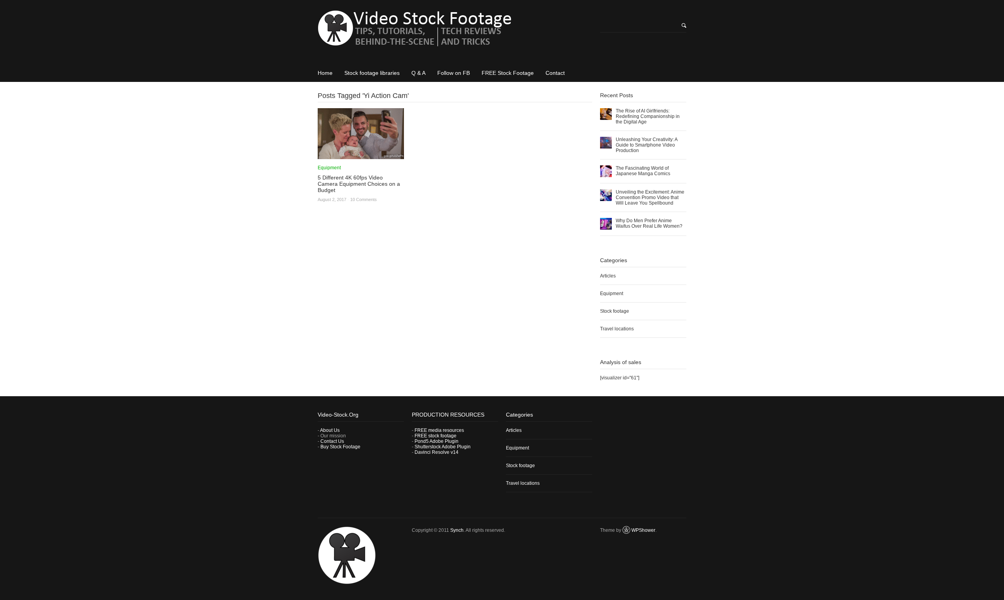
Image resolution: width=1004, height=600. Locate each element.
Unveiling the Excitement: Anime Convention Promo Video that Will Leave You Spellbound (650, 197)
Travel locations (617, 329)
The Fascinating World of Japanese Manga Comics (643, 170)
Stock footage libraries (372, 73)
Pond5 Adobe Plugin (436, 441)
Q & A (418, 73)
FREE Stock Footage (508, 73)
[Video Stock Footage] (455, 31)
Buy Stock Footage (340, 447)
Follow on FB (453, 73)
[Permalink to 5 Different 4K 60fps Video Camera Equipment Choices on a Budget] (361, 156)
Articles (608, 276)
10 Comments (363, 199)
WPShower (643, 530)
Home (325, 73)
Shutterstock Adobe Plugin (443, 447)
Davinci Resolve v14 (436, 452)
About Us (330, 430)
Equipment (329, 167)
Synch (457, 530)
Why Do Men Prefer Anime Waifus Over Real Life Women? (649, 223)
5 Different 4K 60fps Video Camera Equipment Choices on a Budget (359, 183)
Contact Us (332, 441)
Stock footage (614, 311)
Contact (555, 73)
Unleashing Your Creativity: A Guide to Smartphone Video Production (646, 145)
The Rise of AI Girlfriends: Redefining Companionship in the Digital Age (648, 116)
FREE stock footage (436, 436)
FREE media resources (439, 430)
